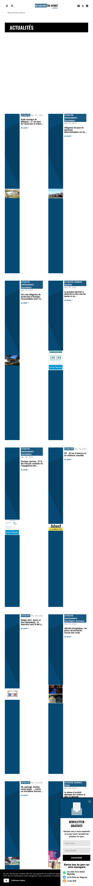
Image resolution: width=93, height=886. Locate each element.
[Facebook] (78, 6)
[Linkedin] (87, 6)
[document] (46, 443)
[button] (90, 801)
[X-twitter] (83, 6)
